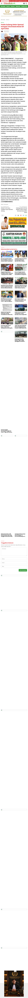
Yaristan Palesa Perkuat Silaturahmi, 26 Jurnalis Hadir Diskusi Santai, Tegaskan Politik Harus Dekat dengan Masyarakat (21, 286)
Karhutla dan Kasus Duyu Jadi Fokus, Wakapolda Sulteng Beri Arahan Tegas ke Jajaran (7, 327)
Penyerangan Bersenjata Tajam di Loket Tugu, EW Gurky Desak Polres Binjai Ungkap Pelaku (6, 431)
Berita (2, 22)
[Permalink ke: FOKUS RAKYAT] (2, 31)
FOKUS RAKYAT (6, 30)
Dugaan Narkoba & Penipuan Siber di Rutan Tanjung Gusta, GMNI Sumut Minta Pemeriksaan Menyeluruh (7, 273)
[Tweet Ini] (18, 215)
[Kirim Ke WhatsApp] (26, 215)
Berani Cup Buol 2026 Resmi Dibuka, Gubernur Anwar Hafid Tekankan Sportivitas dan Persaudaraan (7, 260)
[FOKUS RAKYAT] (9, 3)
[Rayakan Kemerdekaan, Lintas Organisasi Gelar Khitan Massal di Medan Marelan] (7, 280)
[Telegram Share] (23, 215)
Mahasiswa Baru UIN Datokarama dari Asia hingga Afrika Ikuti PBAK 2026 (7, 535)
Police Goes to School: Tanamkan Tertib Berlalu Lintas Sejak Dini (21, 313)
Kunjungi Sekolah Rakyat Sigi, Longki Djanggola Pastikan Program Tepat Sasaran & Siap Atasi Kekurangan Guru (21, 340)
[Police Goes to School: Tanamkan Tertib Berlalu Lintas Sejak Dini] (21, 307)
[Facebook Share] (16, 215)
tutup (15, 971)
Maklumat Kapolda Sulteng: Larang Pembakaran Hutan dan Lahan (7, 313)
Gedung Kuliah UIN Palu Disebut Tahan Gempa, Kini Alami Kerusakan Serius (21, 209)
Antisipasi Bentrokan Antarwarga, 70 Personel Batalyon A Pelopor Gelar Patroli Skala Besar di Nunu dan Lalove (21, 535)
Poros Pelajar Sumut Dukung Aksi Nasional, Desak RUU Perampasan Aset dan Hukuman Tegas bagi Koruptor (21, 273)
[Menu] (2, 3)
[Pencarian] (26, 3)
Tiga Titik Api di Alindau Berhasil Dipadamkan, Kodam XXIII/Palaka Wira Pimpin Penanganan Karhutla (21, 327)
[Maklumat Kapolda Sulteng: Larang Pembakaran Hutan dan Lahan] (7, 307)
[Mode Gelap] (24, 3)
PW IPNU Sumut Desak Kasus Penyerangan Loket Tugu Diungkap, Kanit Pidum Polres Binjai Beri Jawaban (7, 300)
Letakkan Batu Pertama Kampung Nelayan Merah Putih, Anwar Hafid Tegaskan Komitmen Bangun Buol (21, 260)
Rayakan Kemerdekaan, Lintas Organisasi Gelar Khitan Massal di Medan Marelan (7, 286)
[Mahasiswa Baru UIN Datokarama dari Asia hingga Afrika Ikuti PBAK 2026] (7, 484)
